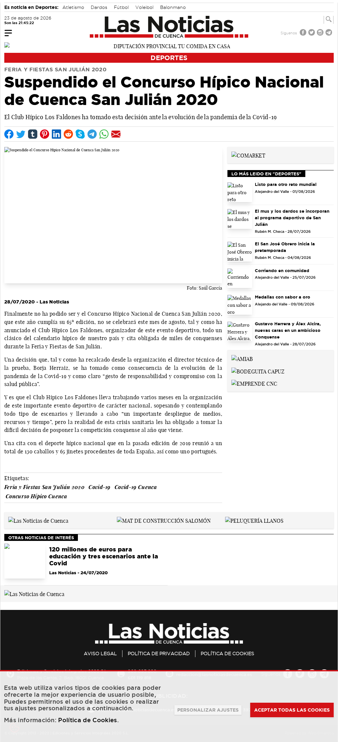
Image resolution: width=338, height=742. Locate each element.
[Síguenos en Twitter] (312, 33)
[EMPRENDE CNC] (254, 383)
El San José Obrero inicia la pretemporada (285, 247)
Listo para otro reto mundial (286, 184)
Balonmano (173, 7)
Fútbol (121, 7)
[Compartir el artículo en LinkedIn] (56, 134)
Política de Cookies (227, 653)
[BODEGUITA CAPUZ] (258, 371)
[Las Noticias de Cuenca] (169, 27)
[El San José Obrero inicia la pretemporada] (239, 252)
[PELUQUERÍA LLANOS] (254, 520)
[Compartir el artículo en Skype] (80, 134)
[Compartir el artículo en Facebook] (9, 134)
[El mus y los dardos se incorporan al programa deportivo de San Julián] (239, 219)
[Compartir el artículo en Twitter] (20, 134)
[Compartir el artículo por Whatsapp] (104, 134)
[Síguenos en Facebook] (303, 33)
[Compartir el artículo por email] (115, 134)
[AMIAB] (242, 358)
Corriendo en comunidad (282, 270)
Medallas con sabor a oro (282, 297)
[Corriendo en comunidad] (239, 278)
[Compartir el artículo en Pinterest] (44, 134)
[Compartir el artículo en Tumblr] (32, 134)
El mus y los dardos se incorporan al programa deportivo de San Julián (292, 218)
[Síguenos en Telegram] (329, 33)
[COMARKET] (248, 155)
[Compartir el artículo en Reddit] (68, 134)
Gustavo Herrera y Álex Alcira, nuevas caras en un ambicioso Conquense (288, 330)
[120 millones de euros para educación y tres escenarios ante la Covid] (24, 561)
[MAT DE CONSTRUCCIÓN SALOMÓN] (164, 520)
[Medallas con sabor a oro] (239, 305)
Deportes (169, 57)
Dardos (99, 7)
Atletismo (73, 7)
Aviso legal (100, 653)
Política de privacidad (159, 653)
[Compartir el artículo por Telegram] (92, 134)
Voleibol (144, 7)
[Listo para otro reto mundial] (239, 192)
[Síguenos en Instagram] (321, 33)
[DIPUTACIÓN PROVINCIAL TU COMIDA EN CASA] (169, 45)
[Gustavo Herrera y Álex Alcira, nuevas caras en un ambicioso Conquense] (239, 331)
